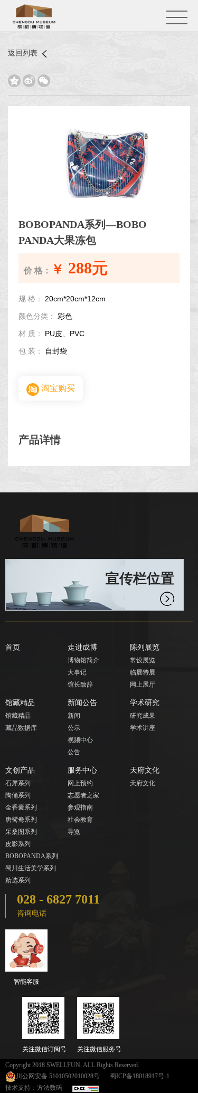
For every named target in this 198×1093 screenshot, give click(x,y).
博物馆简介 (83, 660)
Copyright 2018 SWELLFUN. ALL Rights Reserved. (72, 1065)
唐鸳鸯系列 (21, 819)
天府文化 (144, 770)
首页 (12, 647)
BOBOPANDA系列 (31, 856)
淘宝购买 (57, 388)
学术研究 (144, 703)
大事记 (77, 672)
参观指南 (80, 807)
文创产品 (20, 770)
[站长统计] (85, 1087)
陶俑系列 (18, 795)
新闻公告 (82, 703)
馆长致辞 (80, 684)
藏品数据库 (21, 727)
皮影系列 (18, 844)
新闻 (74, 715)
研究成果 (142, 715)
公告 (74, 752)
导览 (74, 831)
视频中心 (80, 740)
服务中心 (82, 770)
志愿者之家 (83, 795)
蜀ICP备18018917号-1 (139, 1076)
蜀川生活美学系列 (30, 868)
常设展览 (142, 660)
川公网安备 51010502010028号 (58, 1076)
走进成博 (82, 647)
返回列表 (24, 53)
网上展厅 (142, 684)
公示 (74, 727)
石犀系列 (18, 783)
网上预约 (80, 783)
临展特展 (142, 672)
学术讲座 (142, 727)
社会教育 (80, 819)
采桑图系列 (21, 831)
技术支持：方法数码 (33, 1087)
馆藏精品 (20, 703)
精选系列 (18, 880)
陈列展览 (144, 647)
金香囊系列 (21, 807)
